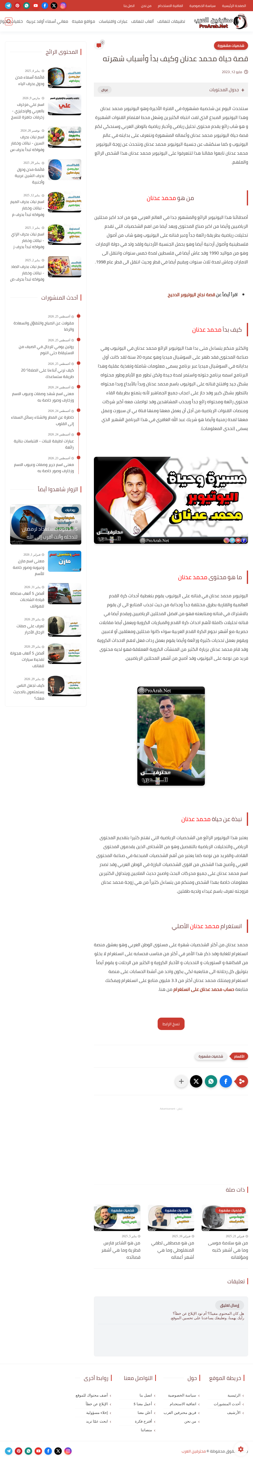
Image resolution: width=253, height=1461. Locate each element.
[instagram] (63, 5)
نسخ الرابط (171, 1024)
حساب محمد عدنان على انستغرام (203, 989)
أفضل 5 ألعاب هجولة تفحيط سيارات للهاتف (27, 659)
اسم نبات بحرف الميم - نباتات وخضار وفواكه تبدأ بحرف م (27, 208)
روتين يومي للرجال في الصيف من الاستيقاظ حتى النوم (46, 350)
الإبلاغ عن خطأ (97, 1404)
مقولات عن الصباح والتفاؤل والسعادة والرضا (44, 326)
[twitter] (54, 5)
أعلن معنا (145, 1413)
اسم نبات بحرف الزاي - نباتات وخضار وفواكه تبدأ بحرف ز (27, 240)
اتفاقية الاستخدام (170, 5)
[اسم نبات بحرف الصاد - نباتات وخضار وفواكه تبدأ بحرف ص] (64, 266)
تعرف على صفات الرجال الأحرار (30, 629)
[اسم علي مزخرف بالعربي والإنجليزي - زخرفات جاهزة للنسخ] (64, 104)
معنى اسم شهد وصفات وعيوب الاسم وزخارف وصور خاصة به (43, 397)
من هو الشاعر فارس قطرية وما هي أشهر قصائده (120, 1250)
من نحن (146, 5)
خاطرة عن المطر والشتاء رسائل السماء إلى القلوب (42, 420)
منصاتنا (146, 1430)
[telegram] (8, 5)
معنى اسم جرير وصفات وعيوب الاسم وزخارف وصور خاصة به (44, 467)
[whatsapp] (26, 5)
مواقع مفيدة (83, 21)
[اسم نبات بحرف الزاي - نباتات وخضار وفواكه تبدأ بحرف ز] (64, 234)
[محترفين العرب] (221, 21)
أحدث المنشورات (227, 1404)
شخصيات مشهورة (231, 45)
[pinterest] (17, 5)
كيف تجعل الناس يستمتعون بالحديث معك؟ (28, 691)
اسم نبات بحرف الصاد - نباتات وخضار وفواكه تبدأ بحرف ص (27, 273)
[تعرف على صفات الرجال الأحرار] (64, 626)
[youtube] (35, 5)
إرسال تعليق (229, 1305)
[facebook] (45, 5)
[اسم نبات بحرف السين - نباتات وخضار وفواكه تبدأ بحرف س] (64, 137)
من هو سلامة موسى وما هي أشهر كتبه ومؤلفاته (228, 1250)
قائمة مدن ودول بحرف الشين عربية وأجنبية (29, 175)
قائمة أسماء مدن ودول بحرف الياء (29, 80)
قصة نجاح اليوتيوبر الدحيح (191, 294)
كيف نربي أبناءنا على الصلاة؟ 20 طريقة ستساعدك (47, 373)
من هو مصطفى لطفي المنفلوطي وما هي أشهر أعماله (172, 1250)
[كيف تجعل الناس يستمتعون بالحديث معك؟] (64, 685)
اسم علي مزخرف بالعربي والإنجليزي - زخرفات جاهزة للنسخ (27, 110)
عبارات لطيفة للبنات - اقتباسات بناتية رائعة (44, 444)
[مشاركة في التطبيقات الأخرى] (181, 1081)
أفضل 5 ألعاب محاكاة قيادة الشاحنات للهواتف (27, 599)
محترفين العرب (194, 1451)
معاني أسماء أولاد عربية (47, 21)
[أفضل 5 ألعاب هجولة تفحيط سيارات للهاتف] (64, 653)
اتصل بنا (129, 5)
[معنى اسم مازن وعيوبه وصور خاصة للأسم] (64, 561)
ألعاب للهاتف (142, 21)
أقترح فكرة (143, 1421)
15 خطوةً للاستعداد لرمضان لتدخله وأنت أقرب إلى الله (50, 533)
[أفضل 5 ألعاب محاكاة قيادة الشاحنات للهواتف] (64, 593)
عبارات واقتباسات (113, 21)
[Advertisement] (171, 1145)
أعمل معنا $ (143, 1404)
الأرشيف (233, 1413)
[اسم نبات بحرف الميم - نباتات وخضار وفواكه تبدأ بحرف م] (64, 201)
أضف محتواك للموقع (92, 1395)
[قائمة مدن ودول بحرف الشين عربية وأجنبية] (64, 169)
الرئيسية (234, 1395)
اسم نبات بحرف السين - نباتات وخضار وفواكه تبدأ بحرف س (27, 143)
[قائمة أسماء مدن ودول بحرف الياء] (64, 77)
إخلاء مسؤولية (97, 1413)
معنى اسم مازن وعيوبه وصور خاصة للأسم (28, 567)
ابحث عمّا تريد (97, 1421)
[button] (226, 1081)
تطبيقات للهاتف (171, 21)
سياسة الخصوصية (203, 5)
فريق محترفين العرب (180, 1413)
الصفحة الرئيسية (234, 5)
